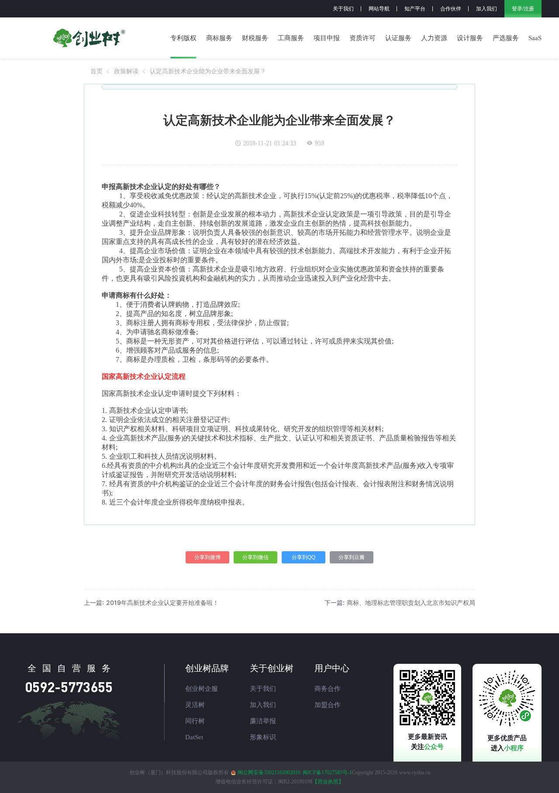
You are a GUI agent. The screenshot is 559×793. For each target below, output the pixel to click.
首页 (96, 71)
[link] (96, 71)
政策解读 (126, 71)
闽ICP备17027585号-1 (327, 772)
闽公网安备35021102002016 (269, 772)
